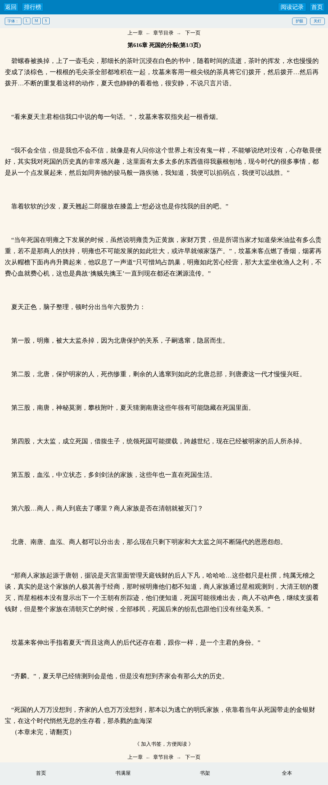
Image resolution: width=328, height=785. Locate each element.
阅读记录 (292, 7)
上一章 (135, 32)
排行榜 (32, 7)
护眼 (299, 21)
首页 (317, 7)
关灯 (317, 21)
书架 (205, 773)
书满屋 (123, 773)
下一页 (193, 32)
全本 (287, 773)
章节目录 (163, 32)
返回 (11, 7)
